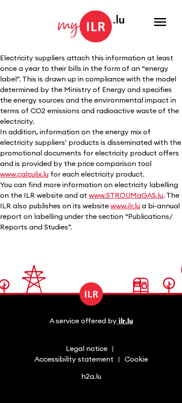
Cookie (136, 359)
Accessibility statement (74, 359)
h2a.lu (91, 376)
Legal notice (86, 348)
